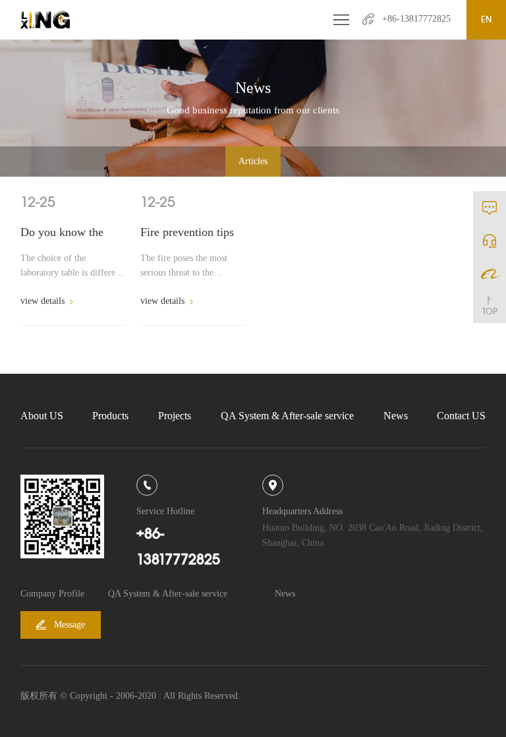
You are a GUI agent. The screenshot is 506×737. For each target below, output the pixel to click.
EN (486, 19)
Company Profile (52, 594)
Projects (174, 415)
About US (41, 415)
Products (110, 415)
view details (42, 301)
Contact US (461, 415)
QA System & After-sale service (287, 415)
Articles (253, 161)
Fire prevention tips (187, 232)
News (395, 415)
